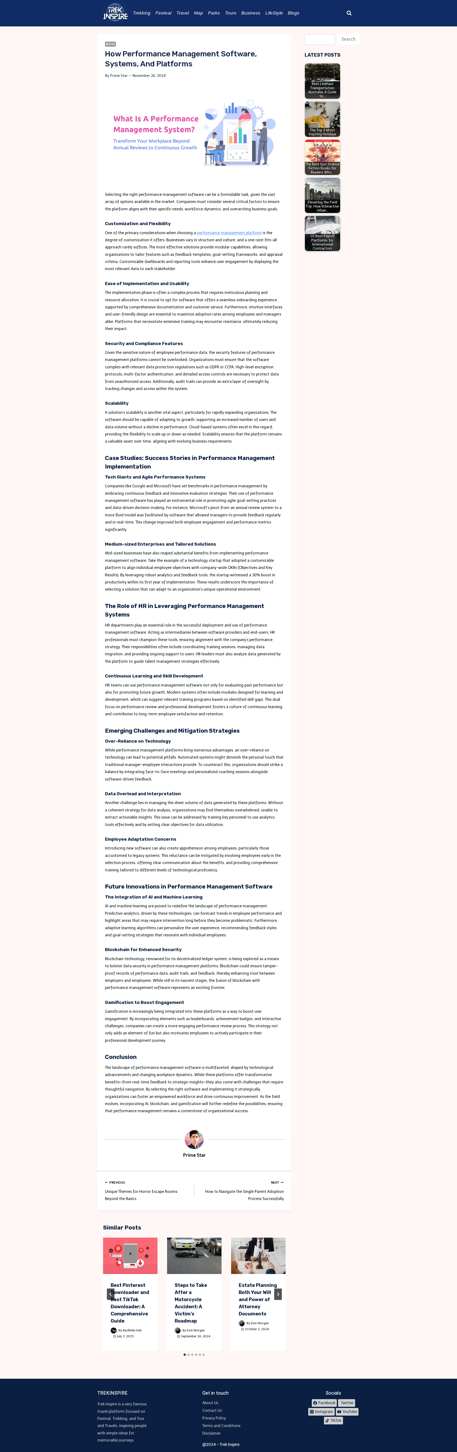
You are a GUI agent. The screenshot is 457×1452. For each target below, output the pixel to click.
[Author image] (114, 1330)
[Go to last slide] (110, 1294)
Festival (163, 12)
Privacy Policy (214, 1418)
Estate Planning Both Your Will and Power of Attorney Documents (258, 1299)
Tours (230, 12)
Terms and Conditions (221, 1425)
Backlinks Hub (132, 1330)
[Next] (278, 1294)
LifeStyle (274, 12)
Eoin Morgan (196, 1330)
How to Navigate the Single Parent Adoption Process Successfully (244, 1191)
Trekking (141, 12)
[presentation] (130, 1256)
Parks (214, 12)
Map (198, 12)
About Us (210, 1403)
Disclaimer (211, 1433)
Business (250, 12)
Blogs (293, 12)
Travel (182, 12)
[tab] (185, 1354)
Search (348, 39)
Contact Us (212, 1410)
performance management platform (229, 233)
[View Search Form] (349, 13)
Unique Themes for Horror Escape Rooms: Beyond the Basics (141, 1191)
